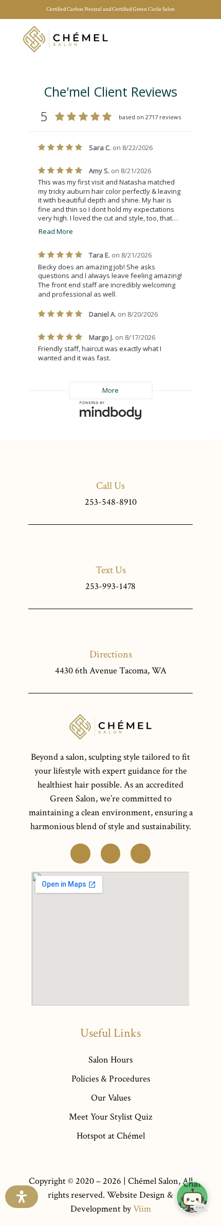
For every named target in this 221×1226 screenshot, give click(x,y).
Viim (142, 1209)
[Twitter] (80, 853)
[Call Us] (110, 462)
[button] (190, 38)
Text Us (111, 570)
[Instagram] (140, 853)
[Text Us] (110, 546)
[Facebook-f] (110, 853)
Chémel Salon (153, 1181)
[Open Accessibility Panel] (21, 1196)
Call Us (110, 485)
